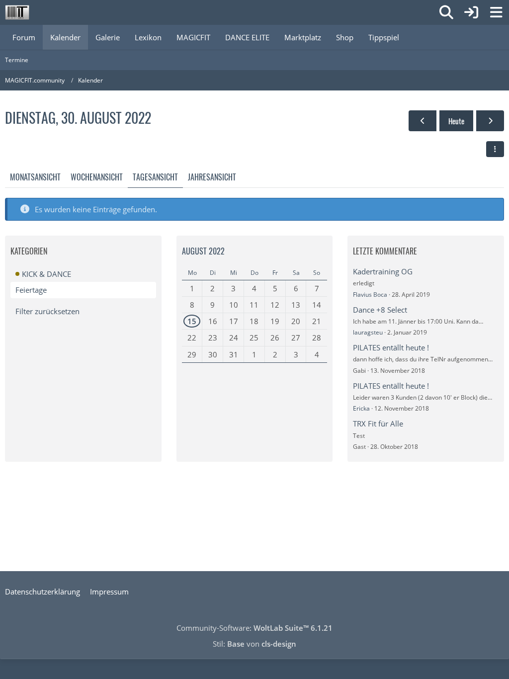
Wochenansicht (97, 177)
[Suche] (446, 12)
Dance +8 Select (380, 310)
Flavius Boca (370, 294)
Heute (456, 120)
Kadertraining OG (383, 271)
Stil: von (254, 644)
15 (191, 321)
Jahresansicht (212, 177)
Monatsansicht (35, 177)
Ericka (361, 408)
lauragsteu (368, 332)
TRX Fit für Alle (378, 423)
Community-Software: (254, 628)
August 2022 (203, 251)
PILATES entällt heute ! (391, 347)
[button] (495, 149)
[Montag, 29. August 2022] (422, 120)
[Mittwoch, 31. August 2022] (490, 120)
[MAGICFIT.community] (17, 12)
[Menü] (496, 12)
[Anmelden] (471, 12)
